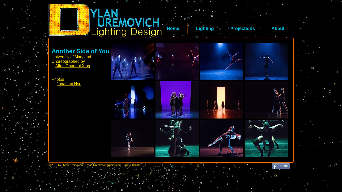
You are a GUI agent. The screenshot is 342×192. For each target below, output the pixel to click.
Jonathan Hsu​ (69, 84)
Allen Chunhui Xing (72, 66)
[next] (277, 104)
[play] (277, 153)
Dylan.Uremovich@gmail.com (103, 165)
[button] (205, 28)
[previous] (121, 104)
